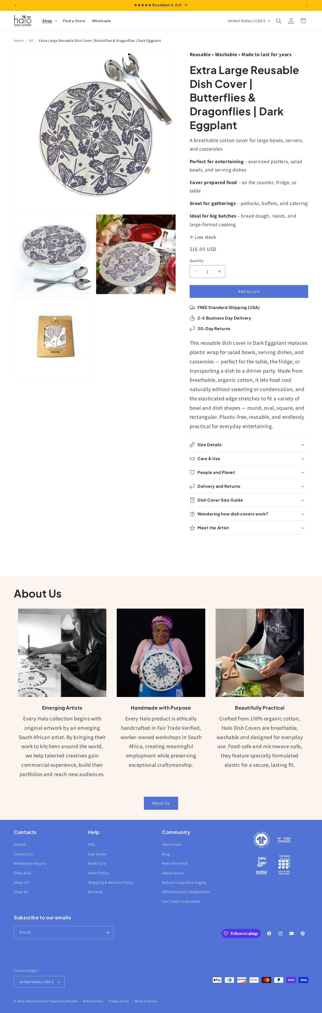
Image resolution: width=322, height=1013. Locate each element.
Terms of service (146, 1001)
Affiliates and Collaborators (186, 891)
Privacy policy (119, 1001)
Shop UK (21, 882)
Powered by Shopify (63, 1001)
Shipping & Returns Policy (111, 882)
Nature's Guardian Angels (184, 882)
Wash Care (97, 863)
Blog (166, 853)
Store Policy (98, 872)
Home (19, 40)
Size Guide (97, 853)
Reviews (95, 891)
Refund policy (93, 1001)
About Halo (171, 844)
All (31, 40)
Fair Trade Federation (181, 901)
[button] (49, 21)
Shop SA (21, 891)
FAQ (91, 844)
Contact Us (23, 853)
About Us (161, 803)
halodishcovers (36, 1001)
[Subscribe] (107, 932)
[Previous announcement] (15, 5)
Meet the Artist (175, 863)
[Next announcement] (306, 5)
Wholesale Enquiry (30, 863)
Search (20, 844)
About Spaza (173, 872)
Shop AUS (22, 872)
